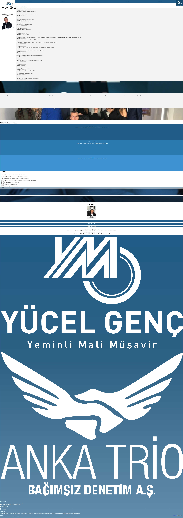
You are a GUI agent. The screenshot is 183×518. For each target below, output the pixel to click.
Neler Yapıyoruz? (95, 1)
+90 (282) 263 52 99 (4, 506)
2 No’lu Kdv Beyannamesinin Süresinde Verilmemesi (25, 24)
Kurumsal (63, 1)
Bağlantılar (128, 1)
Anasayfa (31, 1)
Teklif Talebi (179, 5)
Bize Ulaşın (160, 1)
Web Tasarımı (175, 515)
